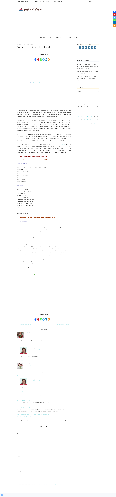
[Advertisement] (72, 17)
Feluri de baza (26, 50)
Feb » (82, 128)
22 (87, 119)
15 (87, 116)
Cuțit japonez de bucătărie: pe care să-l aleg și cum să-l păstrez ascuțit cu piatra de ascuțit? (87, 66)
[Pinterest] (38, 58)
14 (84, 116)
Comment (20, 433)
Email (19, 464)
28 (84, 123)
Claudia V (30, 348)
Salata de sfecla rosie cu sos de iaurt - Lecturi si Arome (34, 414)
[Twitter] (43, 58)
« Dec (78, 128)
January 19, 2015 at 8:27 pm (32, 365)
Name (19, 456)
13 (81, 116)
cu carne (19, 50)
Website (19, 471)
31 (94, 123)
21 (84, 119)
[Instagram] (83, 47)
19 (78, 119)
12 (78, 116)
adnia (26, 363)
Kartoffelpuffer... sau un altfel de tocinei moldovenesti (34, 405)
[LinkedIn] (86, 47)
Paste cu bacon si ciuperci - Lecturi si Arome (30, 399)
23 (91, 119)
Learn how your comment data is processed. (49, 484)
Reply (18, 344)
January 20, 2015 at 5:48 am (35, 349)
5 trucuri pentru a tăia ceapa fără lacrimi (87, 71)
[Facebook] (36, 58)
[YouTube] (95, 47)
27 (81, 123)
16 (90, 116)
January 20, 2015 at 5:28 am (32, 333)
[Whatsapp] (41, 58)
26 (78, 123)
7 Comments (31, 44)
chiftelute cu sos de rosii (59, 144)
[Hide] (115, 28)
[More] (49, 58)
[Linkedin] (46, 58)
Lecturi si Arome (30, 8)
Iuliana (27, 332)
